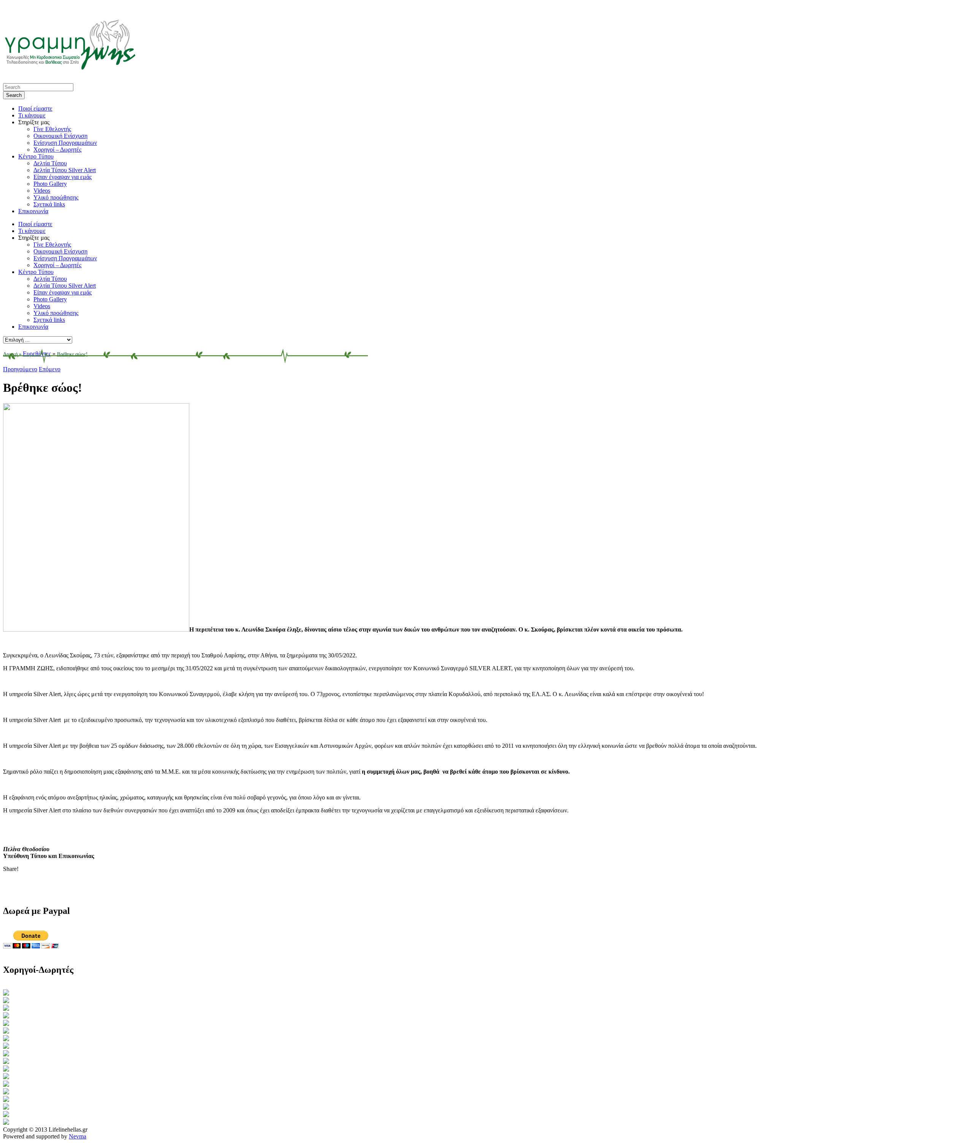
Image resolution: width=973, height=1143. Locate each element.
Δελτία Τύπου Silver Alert (64, 170)
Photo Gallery (50, 183)
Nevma (77, 1136)
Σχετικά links (49, 204)
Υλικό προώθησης (55, 197)
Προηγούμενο (20, 369)
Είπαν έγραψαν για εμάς (62, 177)
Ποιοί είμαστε (35, 108)
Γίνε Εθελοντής (52, 129)
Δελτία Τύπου (50, 163)
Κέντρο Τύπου (36, 156)
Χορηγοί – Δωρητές (57, 149)
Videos (41, 190)
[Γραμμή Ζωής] (69, 67)
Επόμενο (49, 369)
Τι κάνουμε (32, 115)
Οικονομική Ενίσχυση (60, 136)
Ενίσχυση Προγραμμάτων (65, 142)
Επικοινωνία (33, 211)
